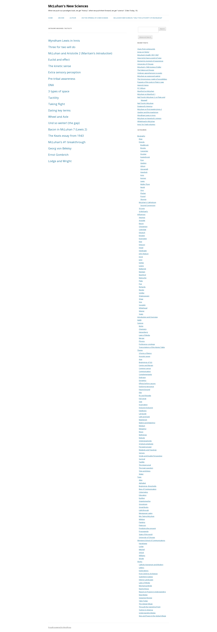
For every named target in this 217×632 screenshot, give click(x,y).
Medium (142, 426)
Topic (139, 477)
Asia (140, 359)
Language (142, 414)
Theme (140, 350)
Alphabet (142, 483)
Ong (142, 190)
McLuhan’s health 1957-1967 (148, 55)
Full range (142, 398)
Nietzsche (142, 278)
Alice (140, 480)
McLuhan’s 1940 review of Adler (149, 67)
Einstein (142, 235)
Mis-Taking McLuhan (146, 516)
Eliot (140, 241)
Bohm (141, 326)
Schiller (141, 293)
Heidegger (143, 251)
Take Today (143, 601)
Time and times (144, 471)
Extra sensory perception (64, 72)
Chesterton (143, 226)
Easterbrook (145, 157)
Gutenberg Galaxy (146, 577)
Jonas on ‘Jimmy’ (143, 52)
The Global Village (146, 604)
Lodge (141, 546)
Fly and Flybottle (145, 395)
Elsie (140, 139)
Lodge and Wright (60, 161)
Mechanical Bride (145, 586)
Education (142, 495)
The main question (146, 468)
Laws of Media (144, 335)
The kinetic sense (59, 66)
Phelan (143, 193)
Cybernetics (143, 492)
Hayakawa (143, 543)
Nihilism (142, 519)
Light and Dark (144, 417)
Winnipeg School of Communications (151, 540)
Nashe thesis (144, 589)
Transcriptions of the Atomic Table (152, 347)
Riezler (141, 290)
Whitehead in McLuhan (146, 121)
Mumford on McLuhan (145, 91)
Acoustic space (144, 356)
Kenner (143, 178)
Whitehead (143, 308)
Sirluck (141, 552)
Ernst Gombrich (58, 154)
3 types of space (58, 91)
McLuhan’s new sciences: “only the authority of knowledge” (138, 18)
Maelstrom (143, 420)
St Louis (142, 208)
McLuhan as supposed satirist (148, 76)
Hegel (141, 248)
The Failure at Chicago (145, 70)
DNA (51, 85)
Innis (142, 175)
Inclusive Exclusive (146, 407)
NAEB (139, 320)
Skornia (143, 199)
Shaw (141, 299)
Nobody (142, 438)
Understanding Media (147, 613)
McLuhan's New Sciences (68, 6)
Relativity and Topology (148, 450)
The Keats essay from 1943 (66, 135)
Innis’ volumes (146, 124)
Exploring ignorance (146, 386)
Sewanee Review (145, 598)
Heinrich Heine (143, 85)
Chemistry (143, 329)
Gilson (142, 166)
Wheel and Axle (58, 116)
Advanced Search (145, 37)
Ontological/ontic (145, 441)
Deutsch (142, 232)
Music (141, 432)
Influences (141, 214)
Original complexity (146, 444)
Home (50, 18)
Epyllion (142, 498)
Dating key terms (59, 110)
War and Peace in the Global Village (152, 616)
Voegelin (142, 305)
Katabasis (143, 411)
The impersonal (145, 465)
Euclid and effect (59, 59)
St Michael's (143, 211)
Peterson (142, 525)
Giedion (143, 163)
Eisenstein (143, 238)
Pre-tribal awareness (61, 78)
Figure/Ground (144, 389)
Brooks (143, 148)
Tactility (53, 97)
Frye (142, 160)
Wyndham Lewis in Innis (64, 40)
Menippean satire (145, 513)
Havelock (143, 172)
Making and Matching (147, 423)
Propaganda (143, 531)
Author (73, 18)
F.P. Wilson (141, 88)
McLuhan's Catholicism (147, 202)
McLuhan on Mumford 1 (146, 94)
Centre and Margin (146, 365)
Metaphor (142, 429)
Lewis (142, 181)
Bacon (141, 223)
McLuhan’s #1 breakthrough (67, 142)
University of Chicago (145, 64)
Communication (145, 371)
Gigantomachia (144, 501)
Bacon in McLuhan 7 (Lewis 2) (67, 129)
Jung (140, 260)
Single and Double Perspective (150, 456)
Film (140, 392)
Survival (142, 459)
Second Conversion (147, 205)
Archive (61, 18)
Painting (142, 522)
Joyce (141, 257)
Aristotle (142, 220)
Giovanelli (144, 169)
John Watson (144, 254)
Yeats (141, 314)
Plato (141, 281)
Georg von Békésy (59, 148)
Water (141, 474)
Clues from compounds (146, 49)
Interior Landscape (146, 580)
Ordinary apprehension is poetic (149, 73)
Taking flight (56, 104)
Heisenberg (143, 332)
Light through (144, 510)
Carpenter (144, 151)
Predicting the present (147, 528)
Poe (140, 284)
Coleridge (142, 229)
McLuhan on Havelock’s (149, 118)
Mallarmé (142, 269)
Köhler (141, 263)
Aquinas (142, 217)
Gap (140, 401)
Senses (142, 453)
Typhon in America (146, 610)
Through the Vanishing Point (149, 607)
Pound (142, 196)
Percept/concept (145, 447)
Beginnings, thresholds (147, 486)
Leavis (141, 266)
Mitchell (142, 549)
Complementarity (145, 374)
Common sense (145, 368)
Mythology (143, 435)
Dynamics (142, 380)
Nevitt (142, 187)
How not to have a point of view (149, 58)
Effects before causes (147, 383)
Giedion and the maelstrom (147, 112)
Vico (140, 302)
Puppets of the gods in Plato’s (150, 82)
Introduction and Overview (147, 317)
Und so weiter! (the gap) (64, 123)
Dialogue (142, 377)
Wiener (141, 311)
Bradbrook (144, 145)
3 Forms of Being (145, 353)
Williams (142, 555)
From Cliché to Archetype (148, 574)
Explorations (143, 570)
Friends (142, 142)
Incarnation (143, 404)
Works (139, 561)
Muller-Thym (145, 184)
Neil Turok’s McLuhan (145, 103)
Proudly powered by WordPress (59, 627)
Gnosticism (143, 504)
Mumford (142, 275)
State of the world (145, 534)
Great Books (143, 507)
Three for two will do (61, 47)
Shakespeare (144, 296)
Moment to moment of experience (150, 61)
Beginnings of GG (145, 362)
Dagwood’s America (144, 106)
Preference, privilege (147, 344)
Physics (142, 341)
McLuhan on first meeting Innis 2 (149, 109)
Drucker (143, 154)
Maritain (142, 272)
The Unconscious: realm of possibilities (152, 79)
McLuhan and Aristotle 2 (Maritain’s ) (80, 53)
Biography (141, 136)
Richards (142, 287)
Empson (142, 244)
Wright (141, 558)
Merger (141, 338)
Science (140, 323)
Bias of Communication (147, 489)
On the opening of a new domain (95, 18)
